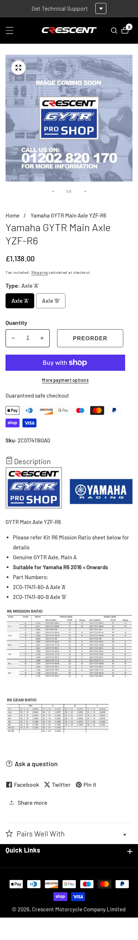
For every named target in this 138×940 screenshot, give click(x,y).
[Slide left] (53, 191)
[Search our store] (115, 30)
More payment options (65, 380)
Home (13, 215)
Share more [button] (32, 802)
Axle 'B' (52, 302)
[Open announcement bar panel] (100, 8)
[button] (69, 833)
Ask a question (36, 764)
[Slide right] (85, 191)
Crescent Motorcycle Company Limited (78, 909)
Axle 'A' (21, 302)
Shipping (39, 272)
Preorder (90, 338)
